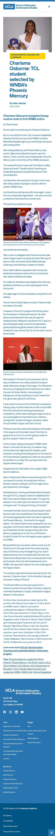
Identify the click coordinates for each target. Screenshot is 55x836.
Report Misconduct (10, 826)
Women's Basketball (42, 672)
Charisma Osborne (17, 659)
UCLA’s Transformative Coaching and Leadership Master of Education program (25, 651)
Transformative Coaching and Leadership (25, 56)
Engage (30, 722)
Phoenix (7, 662)
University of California (28, 808)
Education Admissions (10, 735)
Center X (6, 759)
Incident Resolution (34, 742)
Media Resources (9, 792)
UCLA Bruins (24, 665)
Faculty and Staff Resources (12, 783)
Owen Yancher (19, 103)
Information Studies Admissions (14, 739)
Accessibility (8, 821)
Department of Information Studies (15, 731)
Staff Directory (8, 775)
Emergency (7, 815)
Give (29, 726)
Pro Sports (33, 662)
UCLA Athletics (10, 665)
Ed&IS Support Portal (10, 788)
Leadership (32, 659)
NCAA (40, 659)
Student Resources (10, 779)
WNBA (17, 672)
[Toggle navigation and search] (49, 6)
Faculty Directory (9, 771)
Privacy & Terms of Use (11, 831)
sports (41, 662)
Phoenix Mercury (19, 662)
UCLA (48, 662)
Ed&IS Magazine (33, 738)
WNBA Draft (26, 672)
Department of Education (11, 726)
